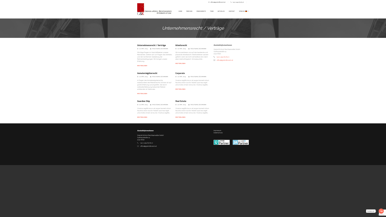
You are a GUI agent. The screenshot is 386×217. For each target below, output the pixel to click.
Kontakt (232, 11)
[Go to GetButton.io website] (381, 215)
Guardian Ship (143, 101)
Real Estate (180, 101)
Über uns (189, 11)
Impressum (217, 130)
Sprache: (242, 11)
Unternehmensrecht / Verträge (151, 45)
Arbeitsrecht (181, 45)
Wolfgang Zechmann (160, 48)
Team (212, 11)
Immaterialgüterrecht (147, 73)
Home (180, 11)
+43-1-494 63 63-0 (222, 57)
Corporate (180, 73)
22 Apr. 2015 (143, 48)
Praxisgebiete (201, 11)
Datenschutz (218, 133)
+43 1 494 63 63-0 (238, 2)
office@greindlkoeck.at (217, 2)
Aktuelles (221, 11)
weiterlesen (142, 65)
